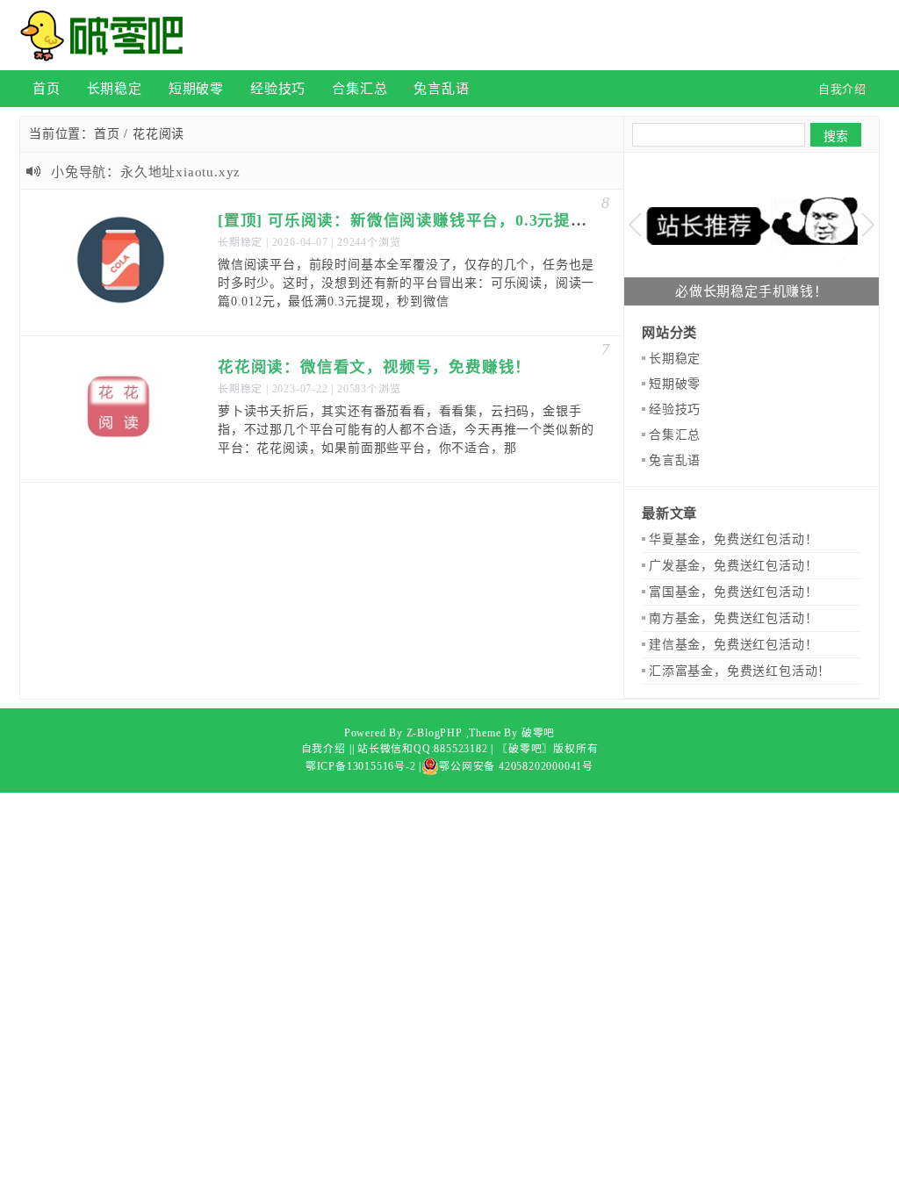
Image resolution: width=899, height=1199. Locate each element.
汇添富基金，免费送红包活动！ (740, 671)
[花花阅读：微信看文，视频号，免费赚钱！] (121, 409)
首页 (46, 88)
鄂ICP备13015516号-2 (361, 766)
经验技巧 (278, 88)
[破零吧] (107, 35)
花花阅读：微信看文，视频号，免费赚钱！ (374, 367)
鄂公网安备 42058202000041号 (516, 766)
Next (868, 225)
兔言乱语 (441, 88)
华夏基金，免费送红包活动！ (733, 539)
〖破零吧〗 (525, 749)
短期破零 (196, 88)
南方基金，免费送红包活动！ (733, 618)
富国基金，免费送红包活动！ (733, 592)
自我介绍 (323, 749)
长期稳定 (114, 88)
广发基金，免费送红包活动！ (733, 565)
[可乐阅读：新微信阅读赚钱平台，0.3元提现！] (121, 262)
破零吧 (538, 733)
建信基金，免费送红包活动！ (733, 644)
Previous (635, 225)
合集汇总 (359, 88)
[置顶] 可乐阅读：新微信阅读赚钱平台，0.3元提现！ (411, 220)
